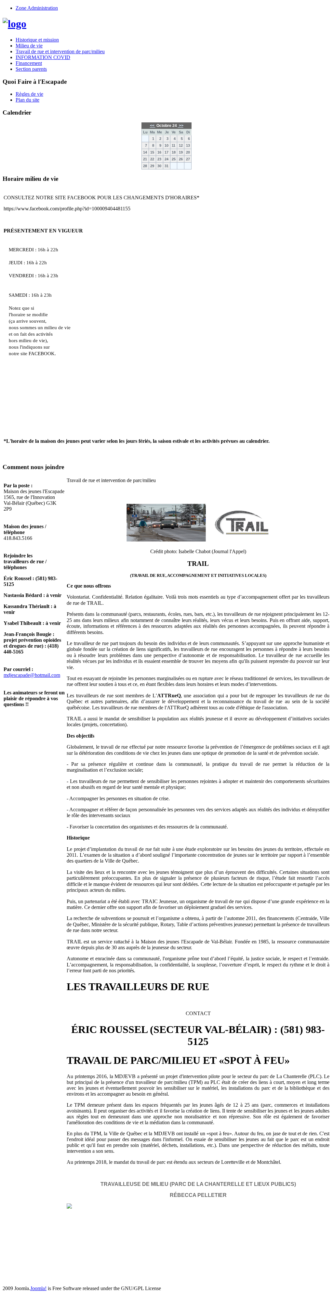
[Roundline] (14, 24)
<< (152, 125)
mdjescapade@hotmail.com (32, 675)
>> (180, 125)
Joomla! (38, 1288)
